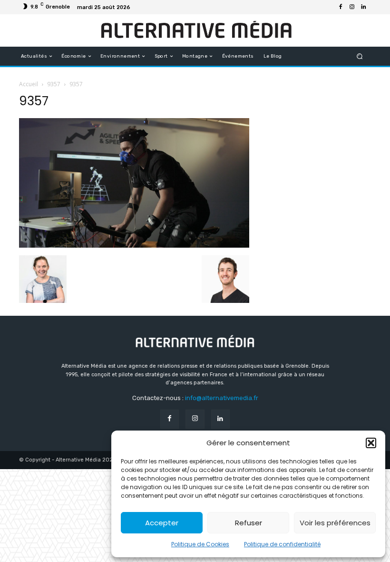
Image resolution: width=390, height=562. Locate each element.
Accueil (28, 84)
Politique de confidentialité (282, 544)
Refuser (248, 523)
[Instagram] (352, 7)
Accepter (161, 523)
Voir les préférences (335, 523)
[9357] (134, 245)
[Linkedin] (363, 7)
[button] (371, 443)
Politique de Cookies (200, 544)
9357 (53, 84)
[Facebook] (340, 7)
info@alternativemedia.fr (221, 397)
